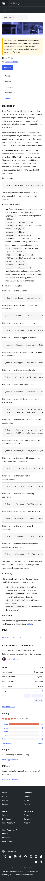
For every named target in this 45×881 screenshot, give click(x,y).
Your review (7, 743)
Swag (27, 823)
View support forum (10, 760)
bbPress (6, 838)
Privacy (5, 804)
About (4, 793)
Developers (6, 819)
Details (7, 76)
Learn (4, 811)
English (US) (38, 691)
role (36, 700)
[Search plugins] (25, 17)
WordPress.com (9, 830)
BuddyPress (8, 841)
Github (29, 624)
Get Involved (29, 811)
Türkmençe (11, 851)
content (34, 696)
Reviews (7, 82)
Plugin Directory (8, 10)
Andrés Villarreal (11, 62)
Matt (5, 834)
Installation (8, 87)
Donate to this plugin (10, 779)
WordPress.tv (8, 823)
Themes (27, 796)
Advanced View (8, 706)
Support (7, 98)
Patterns (27, 804)
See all (40, 743)
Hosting (5, 800)
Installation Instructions (11, 637)
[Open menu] (41, 3)
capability (27, 696)
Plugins (26, 800)
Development (9, 93)
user (40, 700)
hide (40, 696)
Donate (28, 819)
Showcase (28, 793)
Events (26, 815)
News (4, 796)
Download (7, 67)
